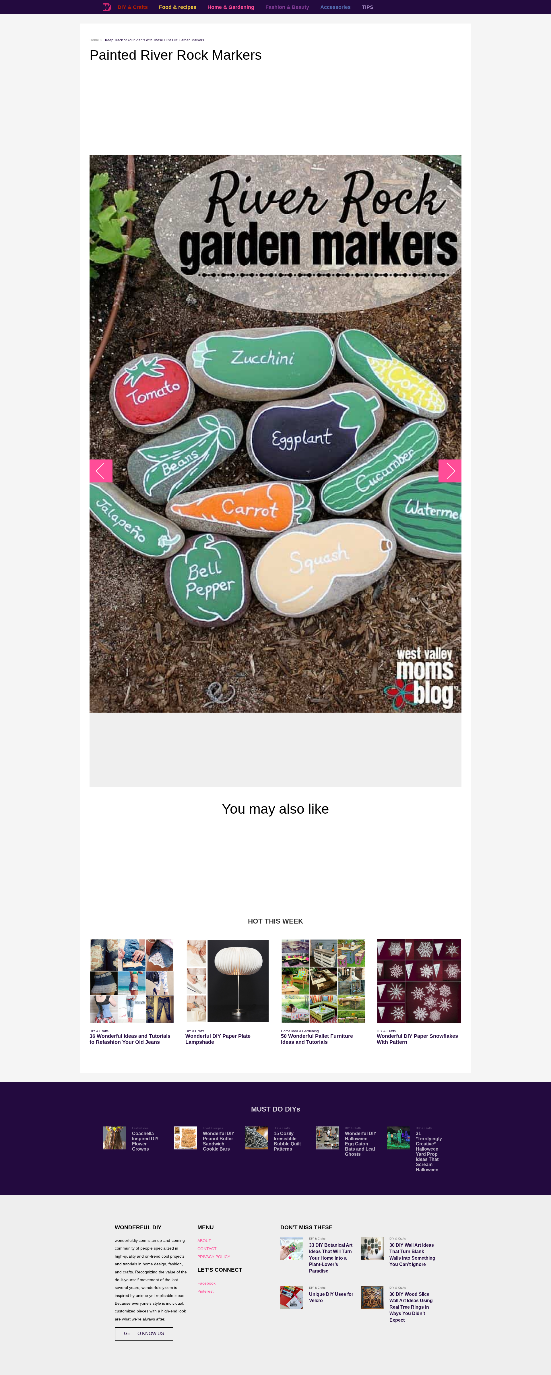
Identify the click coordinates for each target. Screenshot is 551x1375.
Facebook (206, 1283)
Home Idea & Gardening (300, 1031)
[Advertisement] (262, 109)
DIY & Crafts (133, 7)
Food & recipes (177, 7)
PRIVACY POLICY (213, 1256)
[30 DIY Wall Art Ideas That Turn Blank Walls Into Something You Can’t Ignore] (372, 1248)
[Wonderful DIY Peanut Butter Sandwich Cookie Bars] (185, 1137)
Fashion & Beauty (287, 7)
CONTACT (207, 1248)
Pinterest (205, 1291)
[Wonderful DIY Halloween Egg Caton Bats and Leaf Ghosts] (327, 1137)
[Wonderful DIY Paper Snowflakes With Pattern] (419, 981)
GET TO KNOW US (144, 1333)
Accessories (335, 7)
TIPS (367, 7)
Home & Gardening (230, 7)
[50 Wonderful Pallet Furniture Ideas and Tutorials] (323, 981)
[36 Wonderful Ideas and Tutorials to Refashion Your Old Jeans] (132, 981)
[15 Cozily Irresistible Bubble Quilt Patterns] (256, 1137)
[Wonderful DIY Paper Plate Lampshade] (227, 981)
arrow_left (104, 471)
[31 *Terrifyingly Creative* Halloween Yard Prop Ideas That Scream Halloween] (398, 1137)
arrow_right (447, 471)
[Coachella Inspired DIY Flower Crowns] (114, 1137)
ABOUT (204, 1240)
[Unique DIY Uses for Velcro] (291, 1297)
